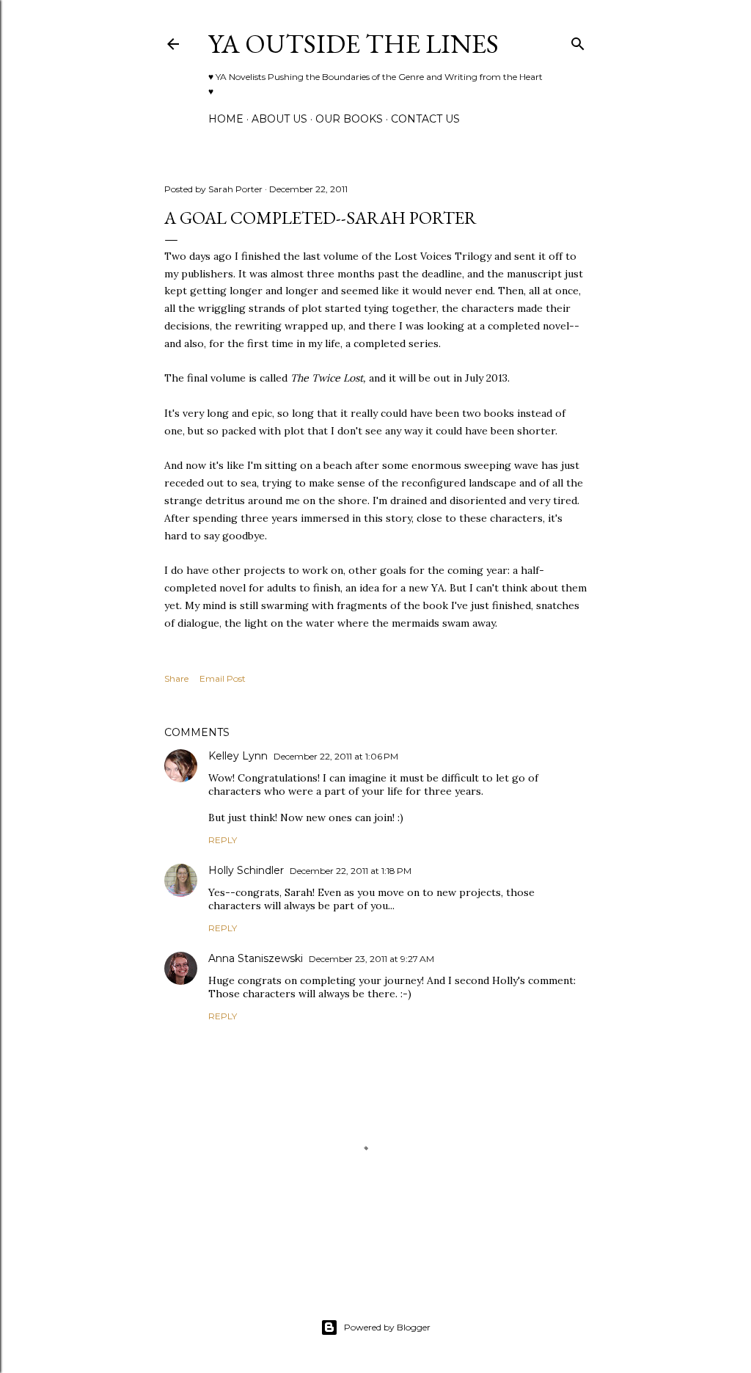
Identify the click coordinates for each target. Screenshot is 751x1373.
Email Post (222, 678)
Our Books (349, 118)
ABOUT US (279, 118)
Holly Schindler (246, 870)
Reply (222, 839)
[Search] (578, 40)
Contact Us (425, 118)
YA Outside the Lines (353, 43)
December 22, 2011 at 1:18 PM (350, 870)
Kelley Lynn (238, 755)
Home (225, 118)
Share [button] (176, 678)
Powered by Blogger (387, 1327)
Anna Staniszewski (255, 958)
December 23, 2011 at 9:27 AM (371, 958)
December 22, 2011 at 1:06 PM (336, 756)
